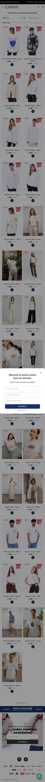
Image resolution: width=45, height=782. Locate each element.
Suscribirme (22, 406)
